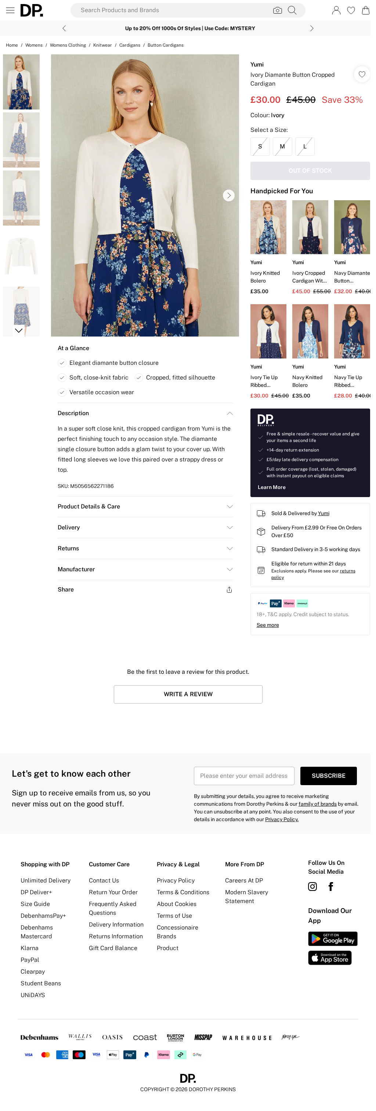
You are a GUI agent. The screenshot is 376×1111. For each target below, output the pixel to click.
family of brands (315, 802)
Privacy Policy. (279, 817)
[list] (143, 195)
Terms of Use (172, 913)
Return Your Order (112, 890)
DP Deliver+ (36, 890)
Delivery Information (115, 922)
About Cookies (175, 902)
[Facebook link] (326, 884)
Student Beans (41, 981)
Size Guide (35, 902)
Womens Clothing (68, 45)
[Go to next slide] (227, 195)
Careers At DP (241, 878)
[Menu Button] (10, 10)
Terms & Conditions (181, 890)
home (12, 45)
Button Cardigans (166, 45)
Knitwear (102, 45)
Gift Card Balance (112, 946)
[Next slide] (309, 28)
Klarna (30, 946)
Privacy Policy (174, 878)
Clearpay (33, 969)
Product (166, 946)
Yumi (253, 64)
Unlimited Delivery (45, 878)
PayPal (30, 957)
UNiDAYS (33, 993)
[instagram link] (308, 884)
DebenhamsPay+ (43, 913)
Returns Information (115, 934)
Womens (34, 45)
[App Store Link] (328, 946)
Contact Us (103, 878)
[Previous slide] (61, 28)
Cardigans (129, 45)
